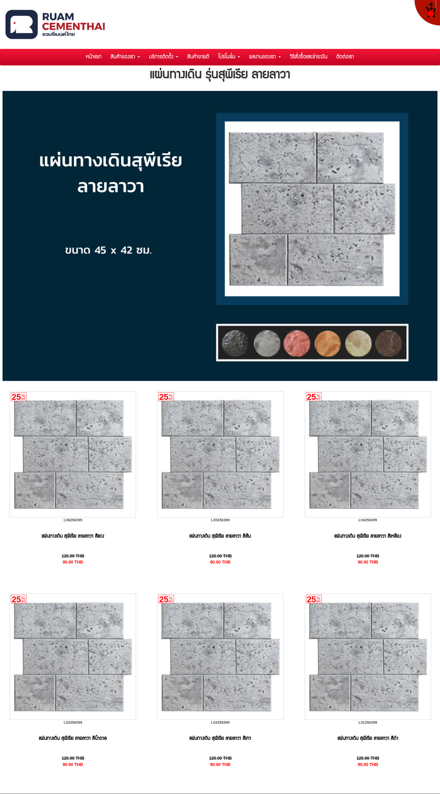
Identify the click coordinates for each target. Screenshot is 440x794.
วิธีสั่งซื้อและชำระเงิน (308, 57)
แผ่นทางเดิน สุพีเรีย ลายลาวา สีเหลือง (367, 537)
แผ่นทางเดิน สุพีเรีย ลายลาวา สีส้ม (220, 537)
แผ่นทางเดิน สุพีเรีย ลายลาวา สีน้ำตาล (73, 739)
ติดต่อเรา (345, 57)
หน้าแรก (94, 57)
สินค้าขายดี (198, 57)
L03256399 (73, 722)
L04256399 (368, 520)
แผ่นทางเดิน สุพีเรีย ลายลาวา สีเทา (220, 739)
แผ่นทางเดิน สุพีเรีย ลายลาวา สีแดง (73, 537)
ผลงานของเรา (263, 57)
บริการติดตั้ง (162, 57)
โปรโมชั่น (227, 57)
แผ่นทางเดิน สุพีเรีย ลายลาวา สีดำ (368, 739)
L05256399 (220, 520)
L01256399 (368, 722)
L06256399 (73, 520)
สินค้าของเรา (124, 57)
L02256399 (220, 722)
